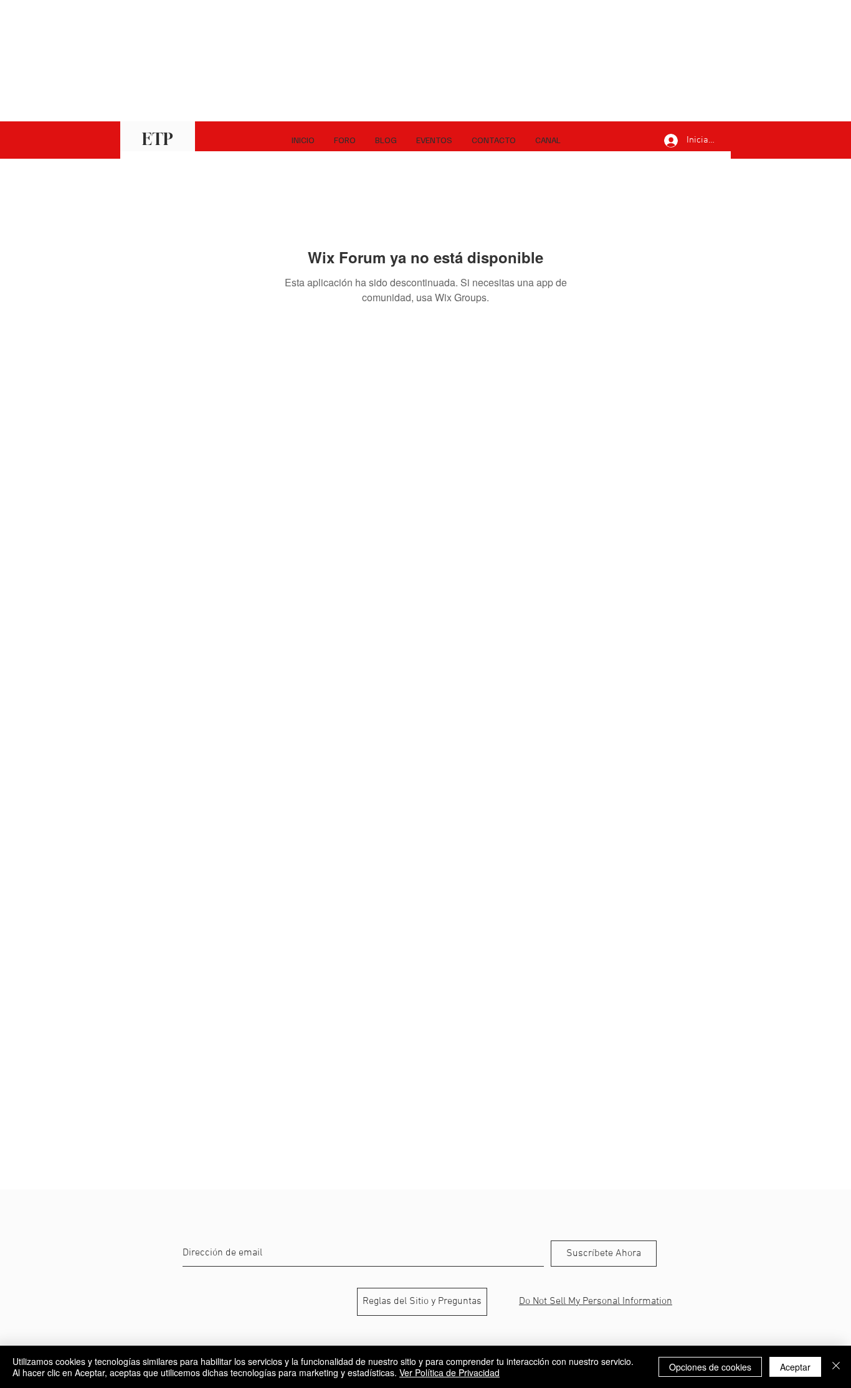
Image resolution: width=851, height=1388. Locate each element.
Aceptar (795, 1367)
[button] (547, 140)
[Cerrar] (836, 1367)
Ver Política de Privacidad (449, 1372)
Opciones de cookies (710, 1367)
